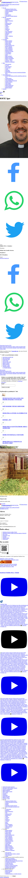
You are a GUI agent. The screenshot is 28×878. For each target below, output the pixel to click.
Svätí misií (7, 70)
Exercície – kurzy (8, 60)
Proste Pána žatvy (6, 359)
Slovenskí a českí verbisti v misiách (10, 788)
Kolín (6, 37)
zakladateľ (14, 347)
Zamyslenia (2, 345)
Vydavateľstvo (8, 52)
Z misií (6, 69)
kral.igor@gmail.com (4, 258)
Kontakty (4, 88)
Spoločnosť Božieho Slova (10, 9)
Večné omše (2, 346)
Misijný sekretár (8, 41)
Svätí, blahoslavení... (7, 74)
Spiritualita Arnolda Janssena (11, 16)
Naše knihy (7, 844)
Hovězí (6, 34)
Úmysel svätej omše (7, 361)
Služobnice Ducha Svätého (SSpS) (10, 532)
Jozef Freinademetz (9, 79)
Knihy (6, 54)
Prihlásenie (2, 558)
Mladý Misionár (8, 845)
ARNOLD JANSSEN (10, 858)
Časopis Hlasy (8, 53)
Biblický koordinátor (9, 58)
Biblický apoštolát (9, 57)
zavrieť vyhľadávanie (4, 877)
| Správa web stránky (9, 558)
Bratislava (7, 19)
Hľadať (14, 876)
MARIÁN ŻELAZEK (10, 867)
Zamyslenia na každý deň (8, 357)
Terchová (7, 26)
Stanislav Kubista (8, 81)
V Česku (7, 30)
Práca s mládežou (8, 47)
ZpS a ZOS (5, 534)
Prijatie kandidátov (9, 11)
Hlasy (1, 347)
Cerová (6, 27)
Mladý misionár (8, 56)
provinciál (10, 347)
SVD (10, 345)
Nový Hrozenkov (8, 31)
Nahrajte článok (6, 538)
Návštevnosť (5, 539)
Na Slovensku (8, 18)
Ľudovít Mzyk (8, 84)
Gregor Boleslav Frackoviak (11, 80)
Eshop (1, 92)
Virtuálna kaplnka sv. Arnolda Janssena (7, 367)
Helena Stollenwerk (9, 85)
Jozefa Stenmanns (9, 86)
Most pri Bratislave (9, 20)
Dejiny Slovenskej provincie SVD (12, 806)
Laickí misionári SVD (9, 45)
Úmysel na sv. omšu (9, 566)
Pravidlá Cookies (15, 559)
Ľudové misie (8, 43)
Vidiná (6, 25)
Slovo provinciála (6, 358)
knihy (24, 346)
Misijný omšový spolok (7, 791)
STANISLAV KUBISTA (10, 862)
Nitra (6, 22)
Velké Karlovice (8, 32)
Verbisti (1, 95)
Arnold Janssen (8, 78)
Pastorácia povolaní (9, 51)
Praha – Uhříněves (9, 36)
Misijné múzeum (8, 46)
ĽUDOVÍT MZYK (9, 864)
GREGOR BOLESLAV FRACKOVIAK (14, 860)
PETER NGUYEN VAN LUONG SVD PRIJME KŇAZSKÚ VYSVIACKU (13, 398)
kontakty (4, 347)
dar (7, 347)
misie (18, 347)
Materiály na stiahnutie (10, 61)
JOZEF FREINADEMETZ (11, 859)
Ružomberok (8, 24)
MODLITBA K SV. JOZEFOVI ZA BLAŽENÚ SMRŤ (12, 442)
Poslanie (7, 12)
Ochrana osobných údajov (5, 559)
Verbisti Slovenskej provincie (11, 10)
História (6, 13)
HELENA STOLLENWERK (11, 865)
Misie (4, 63)
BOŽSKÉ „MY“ (7, 420)
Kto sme (4, 7)
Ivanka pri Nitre (8, 23)
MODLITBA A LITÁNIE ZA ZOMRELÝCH (15, 413)
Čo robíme (5, 39)
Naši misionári (8, 64)
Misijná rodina (8, 44)
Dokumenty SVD (6, 535)
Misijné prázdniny (9, 50)
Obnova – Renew (9, 59)
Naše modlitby (8, 14)
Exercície (7, 345)
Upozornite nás (14, 351)
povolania (21, 346)
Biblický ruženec (6, 363)
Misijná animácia (8, 40)
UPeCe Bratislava (9, 49)
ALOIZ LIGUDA (9, 863)
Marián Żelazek (8, 87)
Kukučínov (7, 29)
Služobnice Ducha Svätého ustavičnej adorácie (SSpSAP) (14, 533)
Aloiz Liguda (8, 83)
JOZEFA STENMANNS (10, 866)
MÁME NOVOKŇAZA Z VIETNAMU (13, 434)
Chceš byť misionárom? (7, 789)
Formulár (4, 536)
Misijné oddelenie (6, 790)
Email (3, 383)
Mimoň (6, 38)
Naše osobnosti (8, 66)
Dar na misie (7, 67)
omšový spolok (15, 346)
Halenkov (7, 33)
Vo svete (7, 65)
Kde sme (4, 17)
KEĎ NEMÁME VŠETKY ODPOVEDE (13, 406)
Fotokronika (7, 71)
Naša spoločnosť (8, 346)
